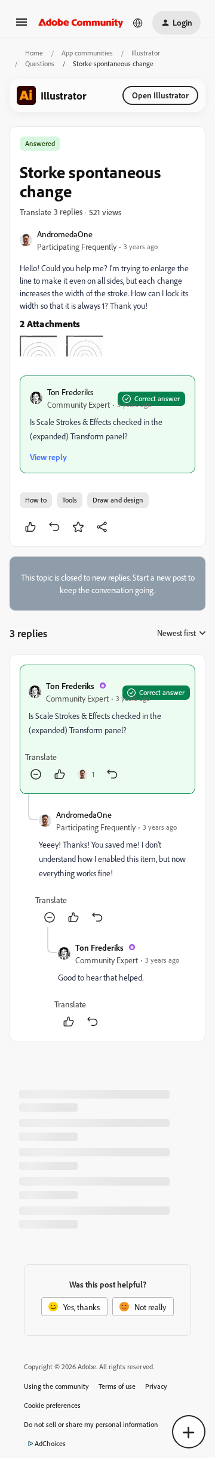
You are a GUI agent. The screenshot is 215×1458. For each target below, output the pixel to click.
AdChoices (50, 1443)
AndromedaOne (65, 234)
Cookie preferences (52, 1405)
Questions (39, 63)
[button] (21, 26)
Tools (69, 499)
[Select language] (138, 22)
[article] (107, 729)
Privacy (156, 1386)
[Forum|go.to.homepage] (81, 22)
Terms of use (117, 1386)
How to (36, 499)
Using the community (56, 1386)
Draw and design (118, 499)
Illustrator (145, 52)
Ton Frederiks (70, 392)
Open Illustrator (160, 95)
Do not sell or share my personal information (91, 1424)
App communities (87, 52)
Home (34, 52)
